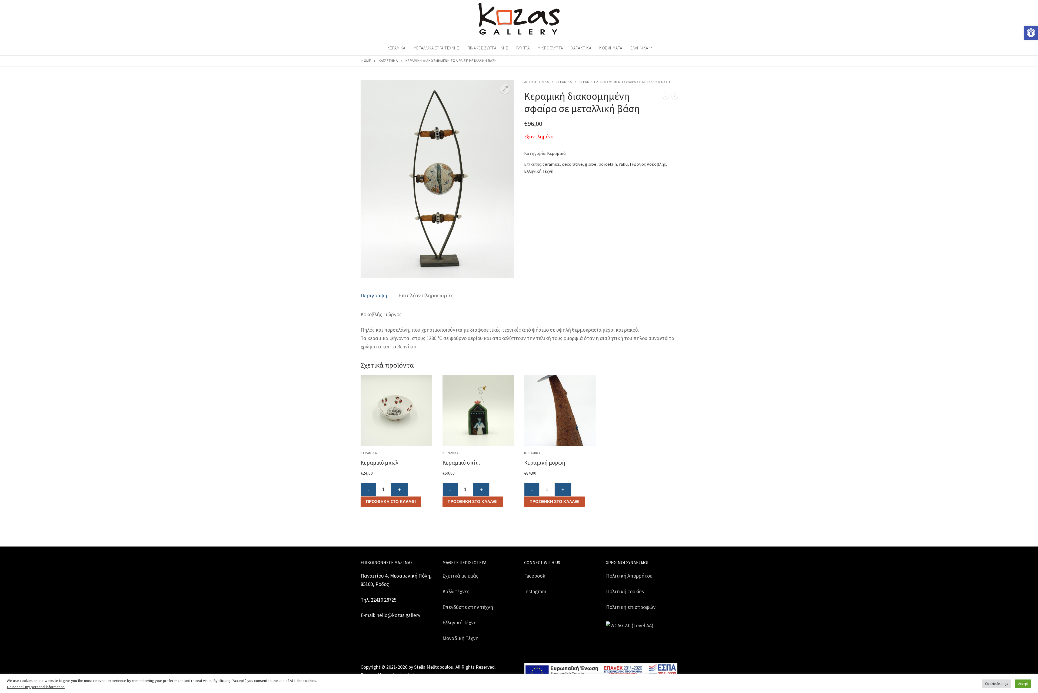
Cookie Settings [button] (996, 683)
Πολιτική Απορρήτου (629, 575)
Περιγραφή (374, 295)
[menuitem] (640, 47)
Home (366, 60)
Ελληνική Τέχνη (538, 171)
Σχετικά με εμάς (460, 575)
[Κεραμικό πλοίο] (674, 96)
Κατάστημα (388, 60)
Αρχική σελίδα (536, 82)
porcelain (607, 164)
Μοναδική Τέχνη (460, 638)
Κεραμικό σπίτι (461, 462)
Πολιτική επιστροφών (631, 607)
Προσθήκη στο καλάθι (391, 501)
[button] (1031, 33)
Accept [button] (1023, 683)
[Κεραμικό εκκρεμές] (665, 96)
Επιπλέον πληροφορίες (426, 295)
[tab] (374, 295)
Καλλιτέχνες (456, 591)
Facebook (534, 575)
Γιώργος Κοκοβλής (648, 164)
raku (623, 164)
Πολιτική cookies (625, 591)
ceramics (551, 164)
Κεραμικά (564, 82)
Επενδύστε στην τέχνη (468, 607)
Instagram (535, 591)
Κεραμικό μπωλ (379, 462)
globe (590, 164)
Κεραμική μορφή (544, 462)
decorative (572, 164)
